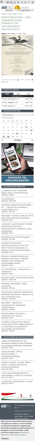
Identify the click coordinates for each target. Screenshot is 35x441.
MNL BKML (12, 309)
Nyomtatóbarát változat (9, 79)
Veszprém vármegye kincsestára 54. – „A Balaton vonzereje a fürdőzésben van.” (16, 207)
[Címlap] (7, 7)
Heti (18, 94)
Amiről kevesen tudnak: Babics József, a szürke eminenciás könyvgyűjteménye (16, 365)
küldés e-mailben (25, 79)
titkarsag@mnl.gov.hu (26, 411)
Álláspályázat (7, 199)
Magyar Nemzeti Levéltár (9, 14)
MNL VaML (12, 288)
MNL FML (11, 194)
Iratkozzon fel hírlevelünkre (8, 2)
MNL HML (11, 331)
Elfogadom (5, 438)
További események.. (7, 118)
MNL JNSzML (12, 200)
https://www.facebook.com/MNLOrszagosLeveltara (11, 2)
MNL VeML (12, 211)
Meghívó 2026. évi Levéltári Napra (17, 278)
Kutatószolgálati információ (15, 237)
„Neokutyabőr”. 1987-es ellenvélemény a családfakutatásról (11, 354)
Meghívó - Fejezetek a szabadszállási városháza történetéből (13, 305)
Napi (7, 94)
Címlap (20, 14)
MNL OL (11, 220)
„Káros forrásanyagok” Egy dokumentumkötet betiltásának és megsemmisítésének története (16, 343)
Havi (28, 94)
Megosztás (4, 82)
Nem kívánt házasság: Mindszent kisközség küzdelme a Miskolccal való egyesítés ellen (17, 294)
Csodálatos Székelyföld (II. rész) (17, 382)
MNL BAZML (12, 298)
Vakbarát (22, 2)
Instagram (15, 2)
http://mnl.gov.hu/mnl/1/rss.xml (18, 2)
